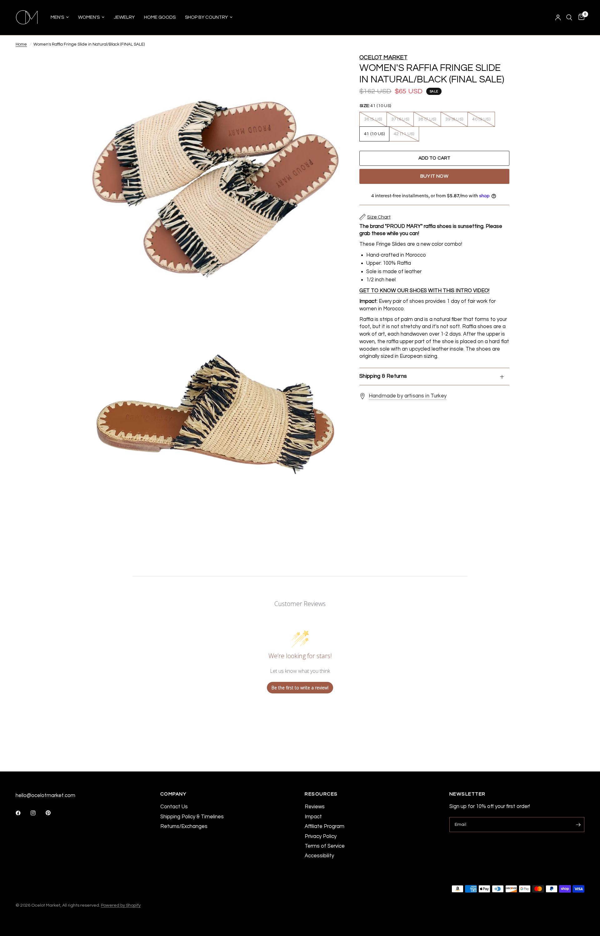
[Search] (569, 17)
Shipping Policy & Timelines (192, 816)
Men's (57, 17)
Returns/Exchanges (184, 826)
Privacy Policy (321, 836)
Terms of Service (325, 846)
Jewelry (124, 17)
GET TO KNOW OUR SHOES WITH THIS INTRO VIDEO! (424, 290)
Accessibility (319, 855)
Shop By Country (206, 17)
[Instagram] (37, 813)
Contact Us (174, 806)
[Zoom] (327, 67)
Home (21, 44)
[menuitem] (59, 17)
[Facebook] (22, 813)
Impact (313, 816)
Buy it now (434, 176)
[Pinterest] (52, 813)
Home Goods (160, 17)
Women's (89, 17)
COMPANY (173, 794)
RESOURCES (321, 794)
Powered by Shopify (121, 905)
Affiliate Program (324, 826)
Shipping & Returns (383, 376)
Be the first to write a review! (300, 688)
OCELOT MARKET (383, 58)
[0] (579, 17)
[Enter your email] (578, 824)
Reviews (315, 806)
